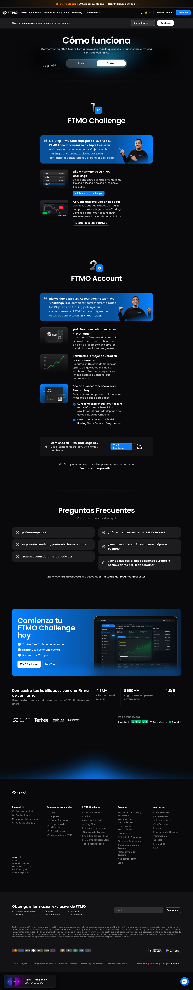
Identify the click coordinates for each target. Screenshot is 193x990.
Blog (66, 12)
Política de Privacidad (117, 963)
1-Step (111, 63)
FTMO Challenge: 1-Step (95, 835)
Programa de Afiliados (58, 826)
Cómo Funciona (91, 812)
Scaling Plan (84, 423)
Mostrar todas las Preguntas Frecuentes (121, 576)
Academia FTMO (127, 858)
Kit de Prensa (58, 831)
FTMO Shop (159, 843)
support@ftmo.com (27, 819)
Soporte (55, 816)
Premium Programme (107, 423)
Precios (86, 816)
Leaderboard (125, 833)
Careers (157, 839)
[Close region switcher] (178, 23)
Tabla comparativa (93, 843)
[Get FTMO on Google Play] (173, 950)
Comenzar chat (24, 811)
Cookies (63, 963)
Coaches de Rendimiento (125, 828)
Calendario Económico (130, 837)
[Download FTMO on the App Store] (155, 950)
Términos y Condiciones (92, 963)
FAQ (59, 12)
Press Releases (161, 812)
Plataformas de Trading (126, 853)
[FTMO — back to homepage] (10, 12)
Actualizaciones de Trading (128, 847)
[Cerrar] (53, 978)
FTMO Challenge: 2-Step (95, 839)
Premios (157, 828)
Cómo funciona (59, 820)
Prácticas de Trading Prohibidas (129, 814)
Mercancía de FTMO (62, 835)
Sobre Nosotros (162, 820)
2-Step (82, 63)
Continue (165, 23)
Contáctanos (23, 815)
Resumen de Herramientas (125, 821)
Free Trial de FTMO (92, 820)
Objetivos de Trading (93, 832)
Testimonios (160, 835)
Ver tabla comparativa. (96, 468)
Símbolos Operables (129, 841)
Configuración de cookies (44, 964)
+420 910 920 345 (25, 823)
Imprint (73, 963)
